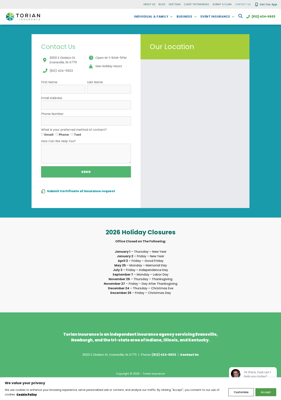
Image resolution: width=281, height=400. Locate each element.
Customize (241, 392)
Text (77, 134)
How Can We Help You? (58, 141)
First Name (49, 82)
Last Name (95, 82)
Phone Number (52, 114)
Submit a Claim (222, 4)
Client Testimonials (196, 4)
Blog (162, 4)
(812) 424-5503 (164, 354)
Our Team (174, 4)
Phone (64, 134)
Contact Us (243, 4)
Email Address (51, 98)
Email (49, 134)
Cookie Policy (26, 394)
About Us (149, 4)
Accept (266, 392)
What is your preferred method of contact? (74, 130)
